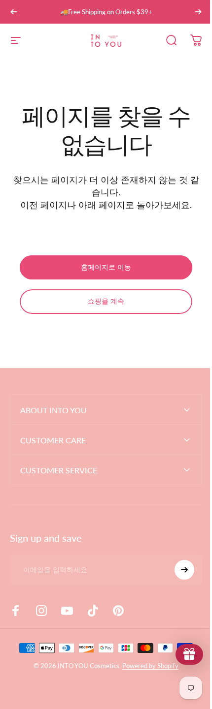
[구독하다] (177, 570)
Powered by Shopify (147, 666)
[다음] (198, 12)
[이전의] (14, 12)
